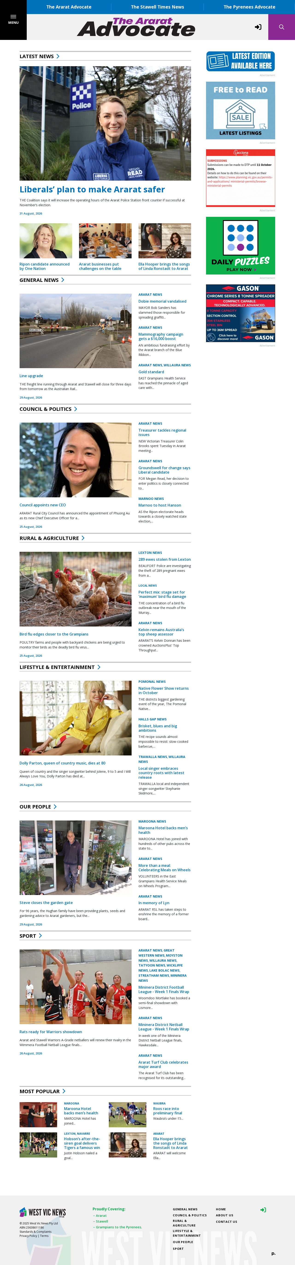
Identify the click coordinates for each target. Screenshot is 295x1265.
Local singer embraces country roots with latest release (161, 773)
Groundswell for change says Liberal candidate (164, 470)
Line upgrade (31, 375)
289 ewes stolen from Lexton (165, 559)
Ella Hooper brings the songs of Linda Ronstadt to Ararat (164, 266)
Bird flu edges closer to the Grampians (54, 634)
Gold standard (151, 371)
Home (221, 1209)
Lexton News (150, 552)
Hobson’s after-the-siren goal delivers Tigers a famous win (82, 1143)
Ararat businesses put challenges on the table (100, 266)
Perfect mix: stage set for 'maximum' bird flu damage (162, 594)
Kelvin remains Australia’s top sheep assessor (161, 632)
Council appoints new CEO (43, 504)
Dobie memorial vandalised (162, 301)
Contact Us (226, 1222)
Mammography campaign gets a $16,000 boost (161, 336)
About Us (224, 1215)
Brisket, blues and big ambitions (158, 728)
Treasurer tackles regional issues (162, 432)
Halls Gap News (153, 719)
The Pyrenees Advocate (249, 7)
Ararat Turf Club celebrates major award (163, 1064)
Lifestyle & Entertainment (57, 666)
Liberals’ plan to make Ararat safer (92, 189)
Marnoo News (151, 498)
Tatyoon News (152, 965)
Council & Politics (45, 408)
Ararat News (150, 294)
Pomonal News (152, 681)
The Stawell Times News (157, 7)
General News (39, 279)
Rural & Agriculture (49, 537)
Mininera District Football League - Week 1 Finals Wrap (164, 989)
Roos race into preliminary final (167, 1111)
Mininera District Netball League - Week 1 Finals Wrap (164, 1027)
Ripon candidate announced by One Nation (45, 266)
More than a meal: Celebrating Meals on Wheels (165, 867)
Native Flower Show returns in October (164, 690)
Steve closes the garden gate (46, 902)
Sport (28, 935)
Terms (44, 1236)
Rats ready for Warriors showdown (51, 1031)
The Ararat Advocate (68, 7)
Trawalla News (153, 757)
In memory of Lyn (154, 902)
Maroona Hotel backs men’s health (163, 830)
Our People (35, 806)
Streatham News (154, 975)
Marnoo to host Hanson (160, 505)
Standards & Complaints (35, 1232)
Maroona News (152, 821)
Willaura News (177, 365)
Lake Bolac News (164, 970)
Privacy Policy (28, 1236)
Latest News (37, 56)
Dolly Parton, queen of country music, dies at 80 (62, 763)
